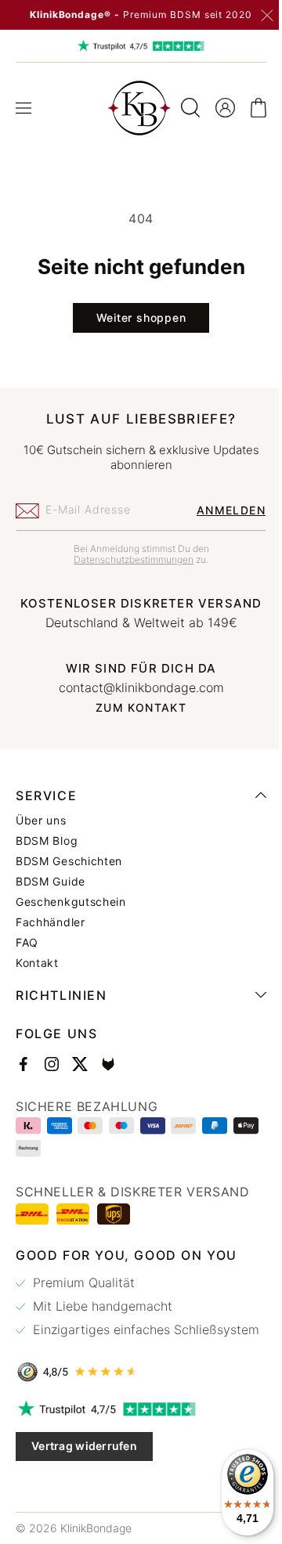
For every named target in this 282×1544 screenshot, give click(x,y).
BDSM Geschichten (69, 875)
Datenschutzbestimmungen (128, 559)
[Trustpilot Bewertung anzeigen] (135, 1439)
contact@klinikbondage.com (135, 701)
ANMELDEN (219, 510)
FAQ (27, 956)
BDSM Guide (50, 895)
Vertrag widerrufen (84, 1475)
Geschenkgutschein (71, 916)
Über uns (41, 834)
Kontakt (37, 977)
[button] (23, 108)
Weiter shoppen (135, 317)
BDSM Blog (47, 855)
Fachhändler (50, 936)
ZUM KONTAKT (134, 722)
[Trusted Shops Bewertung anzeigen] (135, 1401)
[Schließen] (267, 15)
